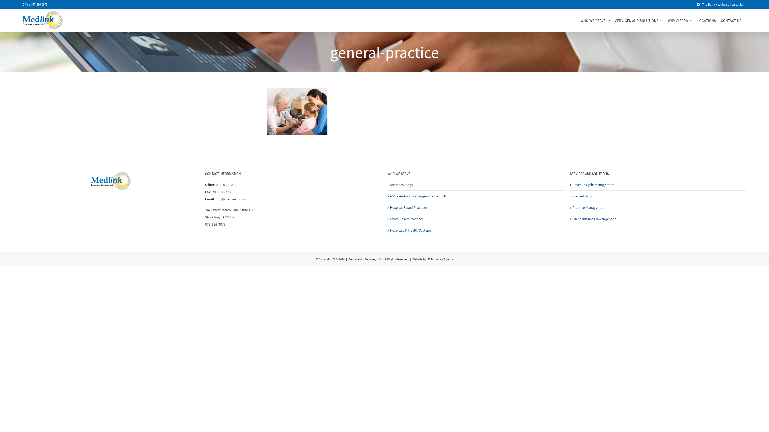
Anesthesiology (401, 184)
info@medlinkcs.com (231, 199)
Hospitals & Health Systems (411, 230)
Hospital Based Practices (409, 207)
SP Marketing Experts (440, 259)
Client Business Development (594, 219)
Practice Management (589, 207)
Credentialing (582, 196)
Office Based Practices (407, 219)
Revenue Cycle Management (593, 184)
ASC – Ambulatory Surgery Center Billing (420, 196)
